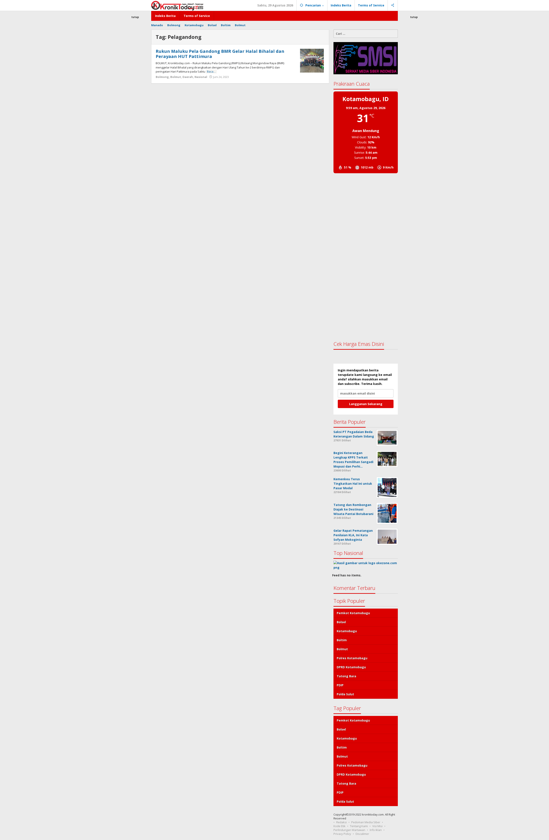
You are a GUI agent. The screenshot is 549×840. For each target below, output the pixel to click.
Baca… (211, 71)
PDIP (340, 685)
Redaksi (341, 822)
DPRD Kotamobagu (351, 667)
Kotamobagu (347, 631)
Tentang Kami (359, 826)
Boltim (342, 640)
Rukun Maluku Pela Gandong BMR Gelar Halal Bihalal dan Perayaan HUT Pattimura (220, 53)
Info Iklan (376, 830)
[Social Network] (393, 5)
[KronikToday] (177, 5)
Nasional (201, 77)
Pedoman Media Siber (365, 822)
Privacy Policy (342, 834)
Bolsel (341, 622)
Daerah (187, 77)
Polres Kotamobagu (352, 658)
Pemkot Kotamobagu (353, 613)
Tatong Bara (346, 676)
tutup (135, 17)
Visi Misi (377, 826)
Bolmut (175, 77)
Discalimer (362, 834)
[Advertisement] (135, 97)
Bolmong (162, 77)
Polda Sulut (345, 694)
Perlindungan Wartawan (349, 830)
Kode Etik (339, 826)
